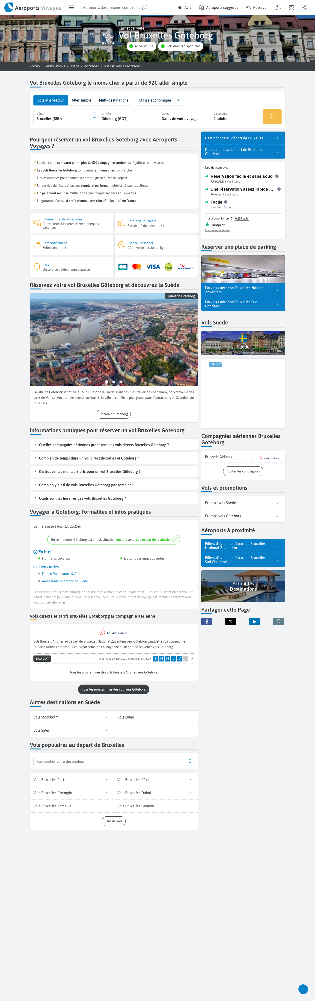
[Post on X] (230, 621)
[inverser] (94, 116)
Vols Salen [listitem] (41, 730)
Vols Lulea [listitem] (125, 717)
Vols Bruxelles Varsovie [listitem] (52, 806)
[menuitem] (32, 7)
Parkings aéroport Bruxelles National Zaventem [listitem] (235, 290)
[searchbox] (114, 7)
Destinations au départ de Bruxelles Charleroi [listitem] (234, 151)
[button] (141, 46)
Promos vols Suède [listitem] (220, 503)
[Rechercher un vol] (272, 116)
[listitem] (243, 457)
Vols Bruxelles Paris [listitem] (49, 780)
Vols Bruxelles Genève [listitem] (135, 806)
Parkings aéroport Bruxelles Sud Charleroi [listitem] (231, 304)
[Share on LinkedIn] (254, 621)
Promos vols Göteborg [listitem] (223, 516)
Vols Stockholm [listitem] (46, 717)
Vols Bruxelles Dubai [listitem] (134, 793)
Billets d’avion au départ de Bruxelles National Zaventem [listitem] (235, 545)
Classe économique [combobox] (155, 100)
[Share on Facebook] (206, 621)
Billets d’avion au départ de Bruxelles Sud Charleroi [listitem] (235, 560)
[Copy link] (278, 621)
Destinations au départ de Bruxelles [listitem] (234, 138)
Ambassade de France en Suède (65, 581)
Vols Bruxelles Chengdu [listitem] (52, 793)
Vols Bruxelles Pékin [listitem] (133, 780)
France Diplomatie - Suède (61, 574)
